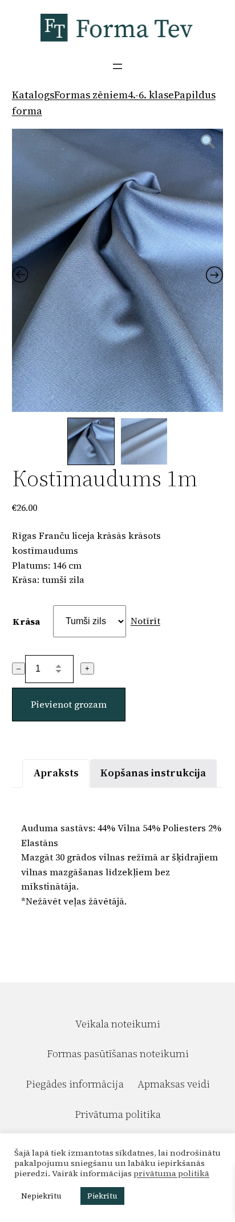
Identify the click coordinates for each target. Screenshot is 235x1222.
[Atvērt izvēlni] (117, 66)
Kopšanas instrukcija (153, 772)
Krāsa (26, 621)
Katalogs (33, 95)
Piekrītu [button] (102, 1196)
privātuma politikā (171, 1173)
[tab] (56, 773)
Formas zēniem (91, 95)
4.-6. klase (151, 95)
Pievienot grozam (69, 704)
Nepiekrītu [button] (41, 1196)
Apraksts (56, 772)
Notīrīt (145, 620)
